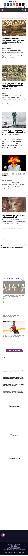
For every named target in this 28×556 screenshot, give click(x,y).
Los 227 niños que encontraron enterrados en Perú (13, 216)
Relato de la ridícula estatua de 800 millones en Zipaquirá (13, 131)
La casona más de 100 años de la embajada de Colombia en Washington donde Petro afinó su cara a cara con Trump (13, 392)
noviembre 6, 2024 (8, 46)
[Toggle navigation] (13, 10)
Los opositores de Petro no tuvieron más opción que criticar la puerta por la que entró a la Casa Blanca (14, 371)
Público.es (17, 219)
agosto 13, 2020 (8, 178)
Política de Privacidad (19, 552)
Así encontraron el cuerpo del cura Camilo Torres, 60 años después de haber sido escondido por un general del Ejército (13, 378)
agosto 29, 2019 (8, 219)
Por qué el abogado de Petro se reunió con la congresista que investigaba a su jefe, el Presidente (13, 358)
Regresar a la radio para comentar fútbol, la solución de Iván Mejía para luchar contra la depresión (13, 385)
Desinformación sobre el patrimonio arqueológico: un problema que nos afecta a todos (13, 41)
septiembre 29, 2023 (9, 90)
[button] (22, 10)
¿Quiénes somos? (8, 552)
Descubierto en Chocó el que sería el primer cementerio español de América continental (13, 86)
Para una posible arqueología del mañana (13, 175)
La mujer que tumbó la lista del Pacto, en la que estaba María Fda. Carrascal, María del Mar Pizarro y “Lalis (13, 364)
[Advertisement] (14, 420)
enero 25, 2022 (8, 134)
